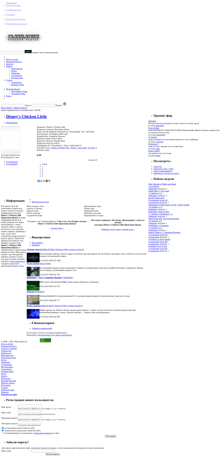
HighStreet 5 (153, 144)
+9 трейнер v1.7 (155, 221)
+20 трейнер (153, 186)
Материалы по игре (40, 202)
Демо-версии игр (8, 358)
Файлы (9, 66)
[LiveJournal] (49, 181)
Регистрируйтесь (17, 261)
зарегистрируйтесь (63, 335)
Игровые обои (17, 85)
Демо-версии (17, 69)
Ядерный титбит (13, 5)
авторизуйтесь (44, 335)
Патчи (14, 71)
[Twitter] (41, 181)
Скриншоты (16, 82)
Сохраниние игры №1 (158, 200)
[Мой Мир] (46, 181)
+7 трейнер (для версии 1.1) (160, 214)
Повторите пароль (9, 423)
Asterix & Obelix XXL (60, 148)
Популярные (37, 243)
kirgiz (158, 156)
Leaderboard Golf (13, 10)
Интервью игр (7, 355)
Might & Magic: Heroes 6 (16, 24)
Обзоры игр (6, 351)
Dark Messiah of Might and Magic (162, 184)
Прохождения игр (9, 346)
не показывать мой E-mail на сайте (19, 428)
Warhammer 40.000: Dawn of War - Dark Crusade (168, 205)
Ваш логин (6, 407)
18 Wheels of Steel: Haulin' (159, 239)
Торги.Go (157, 166)
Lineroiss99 (160, 135)
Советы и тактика (9, 348)
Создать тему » (57, 228)
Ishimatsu (152, 121)
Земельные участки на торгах (166, 173)
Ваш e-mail (6, 412)
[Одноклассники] (44, 181)
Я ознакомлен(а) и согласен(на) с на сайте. (32, 433)
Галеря (9, 80)
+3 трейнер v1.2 (155, 228)
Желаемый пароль (9, 418)
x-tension (159, 142)
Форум (4, 376)
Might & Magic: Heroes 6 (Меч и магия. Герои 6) (55, 249)
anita (158, 149)
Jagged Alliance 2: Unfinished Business (164, 232)
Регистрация (6, 108)
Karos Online (39, 263)
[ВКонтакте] (38, 181)
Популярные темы (19, 91)
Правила (5, 392)
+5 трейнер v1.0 (155, 193)
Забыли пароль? (20, 108)
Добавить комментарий (42, 328)
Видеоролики (17, 78)
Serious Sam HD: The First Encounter (163, 219)
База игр (9, 64)
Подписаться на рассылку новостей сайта (22, 431)
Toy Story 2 (92, 148)
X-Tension (10, 15)
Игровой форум (13, 89)
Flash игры (5, 378)
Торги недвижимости (162, 171)
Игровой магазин (8, 381)
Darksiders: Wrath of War (158, 212)
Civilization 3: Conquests (158, 225)
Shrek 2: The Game (78, 148)
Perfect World (153, 151)
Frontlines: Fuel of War (157, 246)
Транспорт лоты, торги (163, 169)
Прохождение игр (14, 62)
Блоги (8, 96)
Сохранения (16, 75)
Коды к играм (12, 59)
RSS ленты (6, 385)
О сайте (4, 388)
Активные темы (18, 94)
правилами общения (42, 433)
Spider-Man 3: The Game (158, 191)
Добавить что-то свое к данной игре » (117, 229)
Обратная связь (7, 390)
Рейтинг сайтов (8, 383)
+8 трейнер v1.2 (155, 207)
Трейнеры (15, 73)
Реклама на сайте (9, 394)
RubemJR (160, 126)
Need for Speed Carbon (15, 19)
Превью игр (6, 353)
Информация (12, 123)
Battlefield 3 (50, 278)
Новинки (36, 245)
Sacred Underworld (156, 198)
